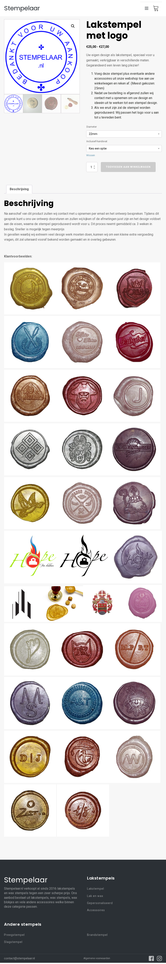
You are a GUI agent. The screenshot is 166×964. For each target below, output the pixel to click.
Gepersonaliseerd (100, 903)
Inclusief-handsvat (96, 141)
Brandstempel (97, 934)
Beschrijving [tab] (19, 189)
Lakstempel (95, 888)
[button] (73, 26)
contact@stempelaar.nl (19, 958)
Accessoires (96, 910)
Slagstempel (13, 942)
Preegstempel (14, 934)
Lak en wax (95, 896)
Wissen (90, 155)
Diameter (91, 126)
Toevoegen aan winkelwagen (128, 166)
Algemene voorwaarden (96, 958)
